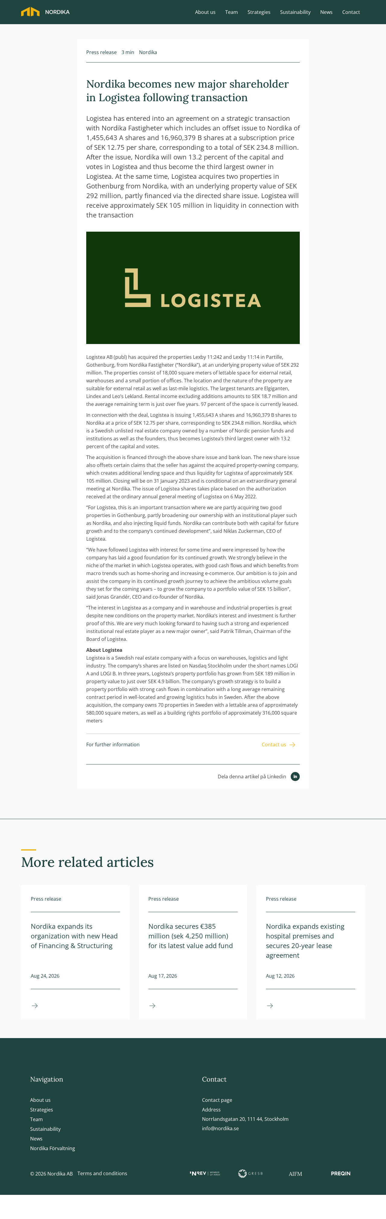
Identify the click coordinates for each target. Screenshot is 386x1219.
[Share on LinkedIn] (295, 776)
